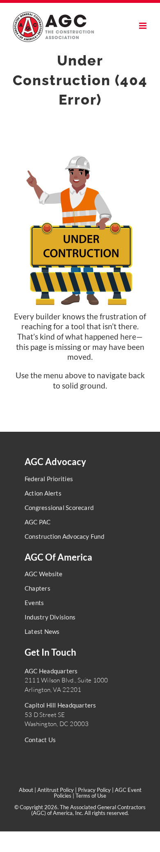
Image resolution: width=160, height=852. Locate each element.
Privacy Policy (94, 790)
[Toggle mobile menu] (143, 25)
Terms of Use (90, 795)
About (26, 790)
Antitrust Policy (55, 790)
